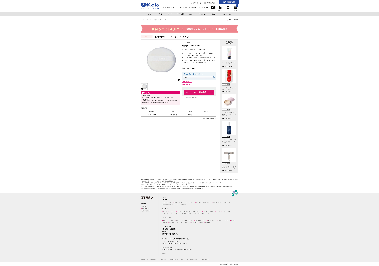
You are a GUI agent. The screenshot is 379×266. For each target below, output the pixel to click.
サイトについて (167, 202)
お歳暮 (171, 220)
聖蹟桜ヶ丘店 (146, 208)
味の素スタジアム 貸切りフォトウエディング (195, 213)
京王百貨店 (230, 264)
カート (235, 8)
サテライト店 (146, 211)
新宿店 (144, 206)
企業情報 (143, 259)
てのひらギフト (166, 226)
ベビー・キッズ (175, 213)
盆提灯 (165, 222)
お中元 (165, 220)
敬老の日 (233, 220)
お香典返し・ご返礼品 (168, 229)
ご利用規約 (163, 259)
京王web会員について (169, 204)
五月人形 (179, 222)
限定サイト (165, 253)
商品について (178, 202)
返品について (187, 84)
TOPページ (165, 197)
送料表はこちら (187, 82)
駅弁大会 (207, 222)
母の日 (220, 220)
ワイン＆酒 (180, 14)
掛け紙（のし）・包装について (222, 202)
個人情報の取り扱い (192, 259)
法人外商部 (153, 259)
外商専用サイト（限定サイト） (171, 234)
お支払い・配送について (203, 202)
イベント (150, 14)
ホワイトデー (212, 220)
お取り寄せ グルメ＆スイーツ (192, 211)
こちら (171, 97)
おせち (178, 220)
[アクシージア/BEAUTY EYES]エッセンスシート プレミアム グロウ (229, 114)
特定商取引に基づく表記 (176, 259)
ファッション (202, 14)
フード (170, 14)
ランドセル (194, 222)
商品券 (164, 231)
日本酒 (211, 211)
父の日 (226, 220)
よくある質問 (182, 204)
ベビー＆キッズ (226, 14)
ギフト (160, 14)
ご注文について (189, 202)
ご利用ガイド (211, 3)
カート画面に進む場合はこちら (190, 97)
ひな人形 (171, 222)
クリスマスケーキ (187, 220)
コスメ (191, 14)
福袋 (201, 222)
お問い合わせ (197, 3)
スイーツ (171, 211)
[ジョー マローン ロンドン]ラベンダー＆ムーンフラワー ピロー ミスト (229, 141)
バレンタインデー (200, 220)
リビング (214, 14)
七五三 (187, 222)
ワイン (205, 211)
